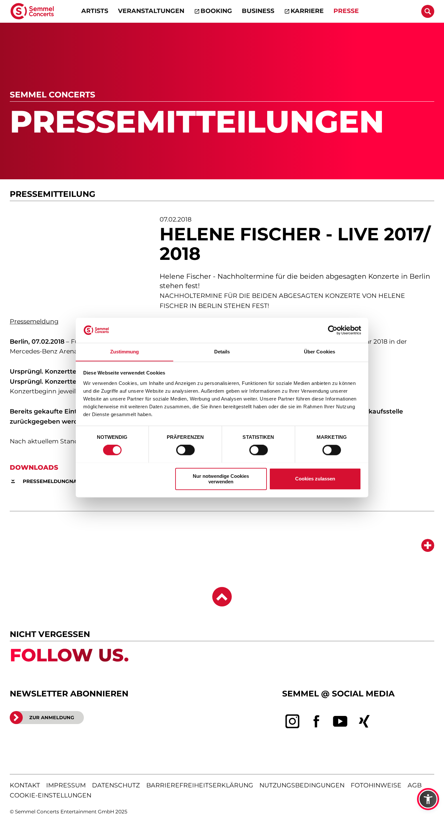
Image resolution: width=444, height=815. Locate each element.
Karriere (307, 11)
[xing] (364, 721)
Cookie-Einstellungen (50, 795)
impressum (66, 785)
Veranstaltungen (151, 11)
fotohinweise (376, 785)
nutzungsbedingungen (302, 785)
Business (258, 11)
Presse (346, 11)
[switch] (185, 450)
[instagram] (292, 721)
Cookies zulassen (315, 478)
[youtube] (340, 721)
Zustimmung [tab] (124, 351)
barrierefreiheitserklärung (199, 785)
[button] (428, 799)
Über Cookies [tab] (319, 351)
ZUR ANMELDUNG (51, 717)
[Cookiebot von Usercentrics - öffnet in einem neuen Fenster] (332, 330)
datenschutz (116, 785)
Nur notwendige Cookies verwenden (221, 478)
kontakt (25, 785)
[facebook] (316, 721)
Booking (216, 11)
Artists (94, 11)
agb (415, 785)
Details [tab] (222, 351)
